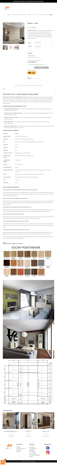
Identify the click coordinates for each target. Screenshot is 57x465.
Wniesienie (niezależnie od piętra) (37, 64)
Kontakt (12, 3)
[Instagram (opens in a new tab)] (53, 3)
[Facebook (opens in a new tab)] (52, 3)
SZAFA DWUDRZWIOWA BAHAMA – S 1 (11, 431)
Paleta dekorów (5, 3)
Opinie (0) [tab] (40, 85)
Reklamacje (19, 450)
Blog (9, 3)
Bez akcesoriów (31, 55)
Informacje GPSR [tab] (22, 85)
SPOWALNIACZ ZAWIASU (36, 60)
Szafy (37, 78)
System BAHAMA (10, 430)
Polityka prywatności (21, 448)
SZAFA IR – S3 (28, 431)
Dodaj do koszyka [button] (46, 436)
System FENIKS (33, 78)
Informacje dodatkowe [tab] (32, 85)
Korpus (30, 46)
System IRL (27, 430)
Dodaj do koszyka (41, 67)
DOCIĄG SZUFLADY (34, 57)
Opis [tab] (16, 85)
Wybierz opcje (11, 436)
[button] (23, 24)
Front (29, 42)
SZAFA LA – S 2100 (46, 431)
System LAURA (45, 430)
